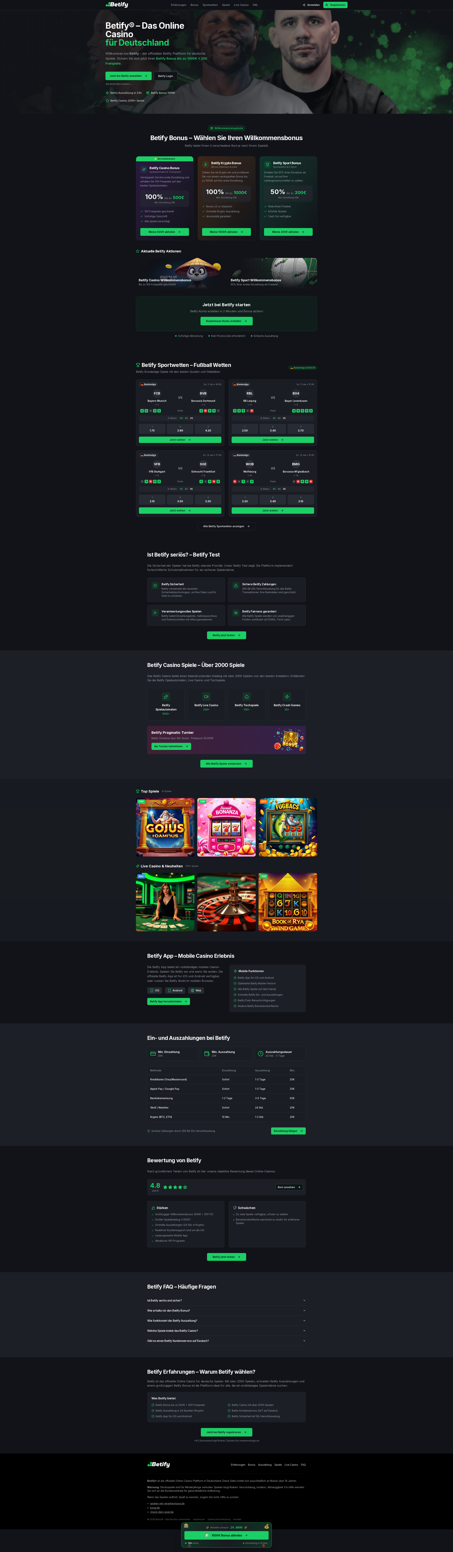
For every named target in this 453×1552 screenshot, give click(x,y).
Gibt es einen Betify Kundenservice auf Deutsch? (178, 1341)
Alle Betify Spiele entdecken (223, 763)
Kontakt (237, 1519)
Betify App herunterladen (166, 1001)
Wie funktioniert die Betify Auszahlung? (172, 1320)
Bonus (194, 4)
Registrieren (337, 4)
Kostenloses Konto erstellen (223, 321)
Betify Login (165, 75)
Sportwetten (210, 4)
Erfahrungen (178, 4)
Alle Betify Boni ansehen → (118, 84)
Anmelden (313, 4)
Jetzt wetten (177, 439)
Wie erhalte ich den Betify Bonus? (168, 1310)
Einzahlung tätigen (285, 1130)
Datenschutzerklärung (219, 1519)
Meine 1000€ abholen (223, 231)
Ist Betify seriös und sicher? (164, 1300)
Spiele (226, 4)
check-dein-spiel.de (162, 1511)
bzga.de (155, 1507)
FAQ (255, 4)
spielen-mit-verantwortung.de (167, 1503)
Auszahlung (265, 1464)
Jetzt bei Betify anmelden (126, 75)
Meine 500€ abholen (162, 231)
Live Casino (241, 4)
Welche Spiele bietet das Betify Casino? (172, 1330)
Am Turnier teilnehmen (168, 746)
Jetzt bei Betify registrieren (224, 1432)
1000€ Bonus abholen (223, 1535)
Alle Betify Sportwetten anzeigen (223, 526)
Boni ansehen (286, 1187)
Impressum (199, 1519)
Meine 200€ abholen (285, 231)
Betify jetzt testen (224, 635)
